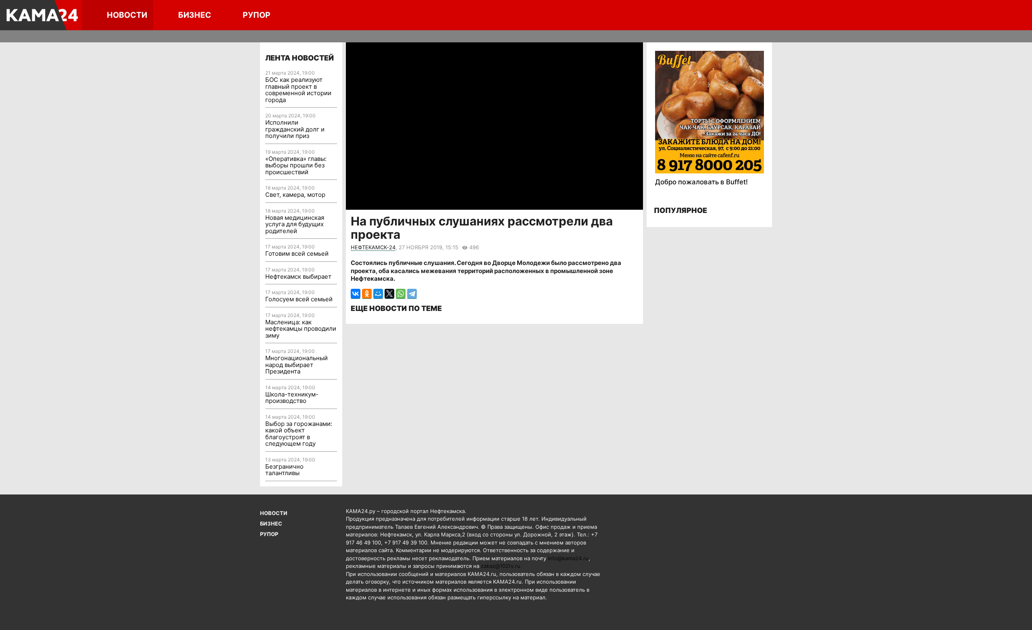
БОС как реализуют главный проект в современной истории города (298, 90)
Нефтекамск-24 (373, 247)
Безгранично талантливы (284, 470)
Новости (127, 15)
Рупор (256, 15)
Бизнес (194, 15)
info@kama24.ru (568, 558)
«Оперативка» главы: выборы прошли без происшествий (296, 165)
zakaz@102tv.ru (500, 566)
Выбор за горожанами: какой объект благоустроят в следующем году (298, 434)
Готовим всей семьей (297, 253)
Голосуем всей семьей (299, 299)
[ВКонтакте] (355, 294)
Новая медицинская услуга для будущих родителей (294, 224)
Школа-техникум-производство (291, 397)
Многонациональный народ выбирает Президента (296, 364)
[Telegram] (412, 294)
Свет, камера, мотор (295, 194)
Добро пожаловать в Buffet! (701, 182)
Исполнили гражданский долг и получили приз (295, 129)
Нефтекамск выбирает (298, 276)
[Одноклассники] (367, 294)
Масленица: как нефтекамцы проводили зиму (300, 328)
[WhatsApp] (401, 294)
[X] (389, 294)
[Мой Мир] (378, 294)
